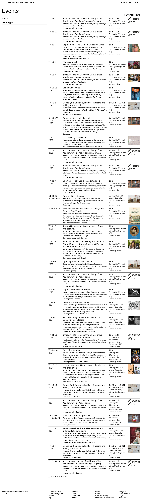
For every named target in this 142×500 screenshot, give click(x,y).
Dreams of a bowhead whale (76, 302)
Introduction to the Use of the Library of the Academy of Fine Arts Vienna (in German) (82, 19)
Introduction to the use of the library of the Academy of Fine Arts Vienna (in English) (82, 462)
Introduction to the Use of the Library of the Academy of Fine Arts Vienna (82, 33)
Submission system (55, 494)
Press (97, 492)
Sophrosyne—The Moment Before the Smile (83, 45)
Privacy (74, 494)
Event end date (133, 15)
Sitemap (75, 492)
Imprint (74, 498)
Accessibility (76, 496)
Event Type (7, 22)
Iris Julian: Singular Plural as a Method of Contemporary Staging (81, 318)
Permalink (122, 498)
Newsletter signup (101, 496)
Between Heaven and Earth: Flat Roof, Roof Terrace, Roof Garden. (83, 209)
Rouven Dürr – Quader (73, 196)
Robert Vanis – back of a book (77, 118)
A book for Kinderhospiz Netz (76, 415)
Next (65, 476)
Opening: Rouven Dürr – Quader (78, 261)
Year (4, 18)
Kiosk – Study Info (125, 494)
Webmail (51, 496)
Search (123, 2)
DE (130, 2)
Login (50, 498)
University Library (25, 2)
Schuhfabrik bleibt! (71, 88)
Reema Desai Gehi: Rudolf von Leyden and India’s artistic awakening (83, 429)
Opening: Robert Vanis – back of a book (81, 181)
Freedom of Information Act (104, 498)
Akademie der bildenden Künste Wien (15, 492)
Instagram (122, 492)
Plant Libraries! (70, 62)
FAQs (121, 496)
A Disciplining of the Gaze (75, 137)
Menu (137, 2)
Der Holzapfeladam (72, 350)
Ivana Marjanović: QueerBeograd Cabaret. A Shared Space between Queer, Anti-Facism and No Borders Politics (83, 244)
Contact (98, 494)
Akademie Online (54, 492)
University (10, 2)
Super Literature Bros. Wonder (77, 290)
